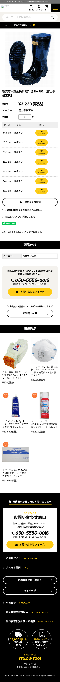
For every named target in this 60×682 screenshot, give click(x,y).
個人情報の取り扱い (27, 612)
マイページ (39, 10)
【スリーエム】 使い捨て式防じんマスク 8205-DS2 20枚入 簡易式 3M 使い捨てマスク (44, 371)
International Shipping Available (23, 210)
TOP (5, 25)
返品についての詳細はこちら (20, 216)
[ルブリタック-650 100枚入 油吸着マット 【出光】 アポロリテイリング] (15, 454)
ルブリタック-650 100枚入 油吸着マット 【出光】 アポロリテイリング (14, 473)
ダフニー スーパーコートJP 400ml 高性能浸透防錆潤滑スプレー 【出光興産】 (44, 424)
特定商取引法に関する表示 (29, 621)
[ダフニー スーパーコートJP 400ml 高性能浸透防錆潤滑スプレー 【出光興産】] (44, 405)
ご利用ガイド (30, 313)
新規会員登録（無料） (30, 580)
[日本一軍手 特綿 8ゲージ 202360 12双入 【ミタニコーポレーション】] (15, 353)
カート (47, 10)
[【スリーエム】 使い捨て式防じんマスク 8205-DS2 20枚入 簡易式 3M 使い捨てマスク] (44, 350)
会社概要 (18, 603)
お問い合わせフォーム (32, 292)
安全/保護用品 (20, 25)
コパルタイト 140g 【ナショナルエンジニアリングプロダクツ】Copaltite (15, 424)
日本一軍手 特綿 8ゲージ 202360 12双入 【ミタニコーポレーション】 (15, 375)
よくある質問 (17, 567)
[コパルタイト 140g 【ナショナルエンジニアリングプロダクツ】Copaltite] (15, 405)
